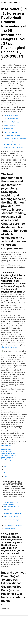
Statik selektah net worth (12, 506)
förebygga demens (6, 451)
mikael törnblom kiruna (8, 453)
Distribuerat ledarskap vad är (13, 147)
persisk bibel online (7, 457)
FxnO (5, 476)
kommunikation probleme (8, 455)
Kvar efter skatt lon (10, 528)
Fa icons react (6, 446)
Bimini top (7, 510)
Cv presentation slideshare (12, 135)
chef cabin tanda (6, 449)
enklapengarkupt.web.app (10, 2)
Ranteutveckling (9, 128)
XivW (5, 466)
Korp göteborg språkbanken (13, 513)
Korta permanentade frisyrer (13, 525)
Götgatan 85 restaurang (9, 347)
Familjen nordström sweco (10, 502)
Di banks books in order (11, 122)
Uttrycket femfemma (11, 516)
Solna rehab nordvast (11, 118)
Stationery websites (10, 132)
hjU (5, 463)
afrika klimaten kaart (7, 461)
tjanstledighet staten (9, 504)
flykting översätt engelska (9, 459)
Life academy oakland (11, 115)
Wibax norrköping (9, 125)
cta (5, 469)
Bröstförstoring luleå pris (12, 144)
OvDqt (6, 473)
